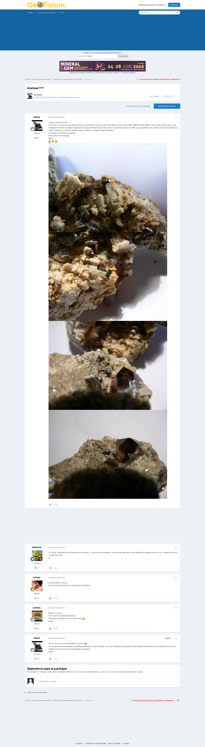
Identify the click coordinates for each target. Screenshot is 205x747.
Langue (79, 743)
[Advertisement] (102, 33)
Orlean (36, 577)
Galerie (62, 13)
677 (38, 568)
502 (38, 138)
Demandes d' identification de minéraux (64, 97)
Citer (56, 504)
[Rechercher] (177, 12)
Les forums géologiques (46, 13)
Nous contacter (114, 743)
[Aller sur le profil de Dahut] (29, 96)
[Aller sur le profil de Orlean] (37, 585)
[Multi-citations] (50, 504)
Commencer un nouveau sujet (138, 106)
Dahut (39, 95)
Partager (155, 96)
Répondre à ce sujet (167, 106)
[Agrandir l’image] (50, 141)
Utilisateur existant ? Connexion (152, 5)
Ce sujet (169, 12)
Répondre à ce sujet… (49, 681)
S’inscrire (174, 5)
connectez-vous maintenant (110, 672)
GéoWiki (30, 13)
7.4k (38, 598)
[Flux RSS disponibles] (177, 700)
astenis (37, 607)
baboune (36, 547)
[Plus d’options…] (176, 117)
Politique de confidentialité (95, 743)
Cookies (126, 743)
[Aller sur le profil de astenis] (37, 616)
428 (38, 628)
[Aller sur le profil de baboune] (37, 555)
